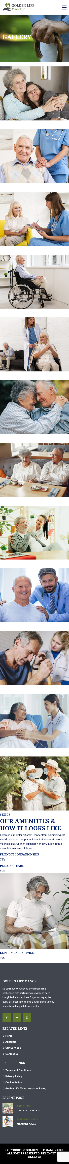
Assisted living (28, 1110)
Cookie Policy (13, 1082)
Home (8, 1035)
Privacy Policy (13, 1076)
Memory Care (26, 1123)
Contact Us (11, 1053)
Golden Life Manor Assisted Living (25, 1088)
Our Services (13, 1047)
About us (10, 1041)
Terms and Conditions (18, 1070)
